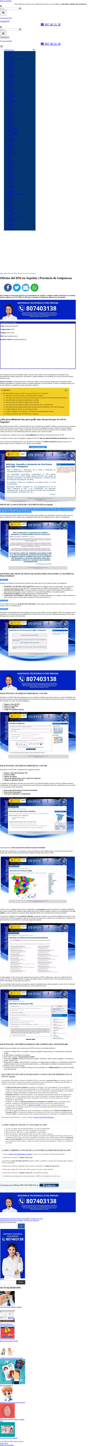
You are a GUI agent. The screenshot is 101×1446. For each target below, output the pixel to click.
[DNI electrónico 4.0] (7, 1315)
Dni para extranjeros (6, 1385)
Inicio (1, 273)
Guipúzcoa (11, 123)
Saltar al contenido (6, 1)
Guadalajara (12, 119)
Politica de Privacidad (7, 1445)
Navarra (10, 114)
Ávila (10, 69)
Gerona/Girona (13, 132)
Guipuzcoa (11, 75)
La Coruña (11, 141)
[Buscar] (1, 6)
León (10, 151)
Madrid (10, 142)
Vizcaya (10, 71)
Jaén (9, 137)
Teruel (10, 125)
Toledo (10, 157)
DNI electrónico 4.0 (6, 1324)
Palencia (11, 82)
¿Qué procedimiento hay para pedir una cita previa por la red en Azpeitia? (25, 393)
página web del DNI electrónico (44, 1117)
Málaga (10, 165)
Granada (11, 116)
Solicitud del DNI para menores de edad (12, 1402)
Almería (10, 64)
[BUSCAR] (21, 1226)
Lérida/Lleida (12, 128)
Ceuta (10, 98)
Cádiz (10, 87)
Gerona (10, 112)
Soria (10, 103)
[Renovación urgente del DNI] (7, 1332)
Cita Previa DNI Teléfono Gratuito (11, 1307)
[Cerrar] (3, 13)
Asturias (10, 66)
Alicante (11, 61)
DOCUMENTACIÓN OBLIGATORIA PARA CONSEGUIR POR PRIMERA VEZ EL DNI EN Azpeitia (35, 407)
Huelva (10, 126)
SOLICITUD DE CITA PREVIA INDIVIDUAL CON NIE (22, 402)
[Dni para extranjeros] (12, 1372)
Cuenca (10, 109)
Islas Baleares (12, 133)
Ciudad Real (12, 101)
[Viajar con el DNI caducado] (7, 1429)
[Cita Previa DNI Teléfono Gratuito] (7, 1298)
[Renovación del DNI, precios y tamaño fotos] (7, 1411)
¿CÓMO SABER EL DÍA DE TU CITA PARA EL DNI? (21, 409)
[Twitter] (17, 288)
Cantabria (11, 68)
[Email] (26, 288)
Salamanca (11, 100)
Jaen (9, 189)
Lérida (10, 155)
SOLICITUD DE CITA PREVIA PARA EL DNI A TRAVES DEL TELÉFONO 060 (29, 405)
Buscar (2, 1279)
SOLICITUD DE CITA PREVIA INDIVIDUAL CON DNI (22, 400)
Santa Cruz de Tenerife (15, 194)
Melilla (10, 169)
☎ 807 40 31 (48, 24)
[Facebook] (8, 288)
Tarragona (11, 139)
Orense (10, 52)
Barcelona (11, 77)
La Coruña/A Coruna (15, 59)
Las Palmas (11, 148)
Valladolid (11, 96)
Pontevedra (11, 62)
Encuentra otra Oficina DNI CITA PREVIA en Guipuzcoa (22, 414)
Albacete (11, 57)
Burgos (10, 80)
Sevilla (10, 185)
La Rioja (11, 110)
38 (59, 24)
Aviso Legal (4, 1443)
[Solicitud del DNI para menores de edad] (7, 1394)
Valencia (11, 174)
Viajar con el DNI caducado (8, 1438)
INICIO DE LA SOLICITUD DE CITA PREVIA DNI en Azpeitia (24, 395)
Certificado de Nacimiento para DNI (11, 1358)
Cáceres (10, 84)
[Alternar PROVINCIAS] (33, 50)
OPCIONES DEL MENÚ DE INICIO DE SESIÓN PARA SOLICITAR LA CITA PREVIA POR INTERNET (36, 398)
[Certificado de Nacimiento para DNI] (7, 1349)
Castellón (11, 94)
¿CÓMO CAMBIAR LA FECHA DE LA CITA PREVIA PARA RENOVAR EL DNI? (30, 411)
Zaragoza (11, 121)
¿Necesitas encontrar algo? (8, 1222)
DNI (5, 273)
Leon (10, 89)
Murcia (10, 173)
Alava (10, 53)
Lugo (10, 55)
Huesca (10, 117)
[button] (65, 390)
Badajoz (10, 73)
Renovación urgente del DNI (9, 1341)
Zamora (10, 93)
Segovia (10, 197)
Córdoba (11, 105)
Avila (10, 107)
